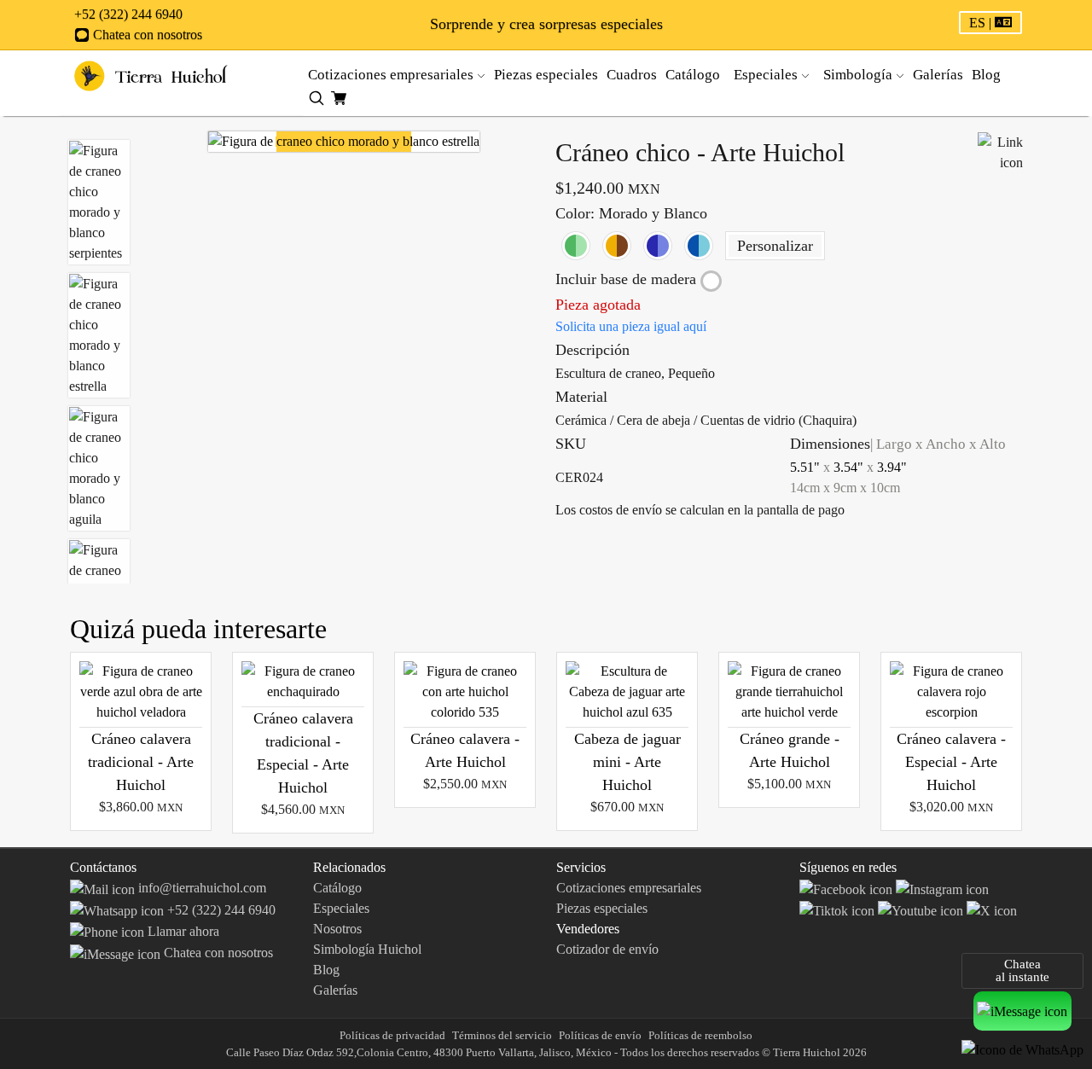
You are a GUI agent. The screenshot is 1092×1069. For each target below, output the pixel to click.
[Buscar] (316, 97)
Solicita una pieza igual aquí (630, 326)
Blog (986, 75)
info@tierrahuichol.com (200, 887)
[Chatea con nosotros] (1022, 1010)
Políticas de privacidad (392, 1035)
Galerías (940, 75)
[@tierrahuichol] (838, 910)
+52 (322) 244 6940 (128, 14)
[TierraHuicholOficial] (847, 887)
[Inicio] (151, 74)
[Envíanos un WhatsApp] (1022, 1049)
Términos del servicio (502, 1035)
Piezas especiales (547, 75)
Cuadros (633, 75)
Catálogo (694, 75)
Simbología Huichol (367, 949)
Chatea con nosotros (146, 34)
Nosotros (337, 928)
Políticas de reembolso (700, 1035)
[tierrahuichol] (942, 887)
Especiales (341, 908)
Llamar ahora (181, 931)
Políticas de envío (600, 1035)
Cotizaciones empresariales (392, 75)
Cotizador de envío (607, 949)
